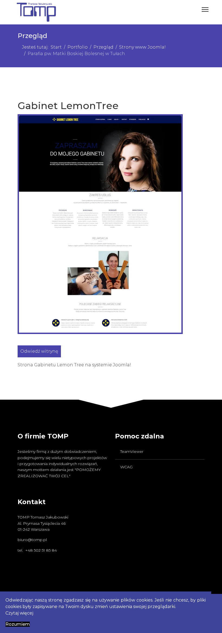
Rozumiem (17, 624)
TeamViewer (131, 451)
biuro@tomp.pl (32, 539)
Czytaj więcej (19, 613)
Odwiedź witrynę (39, 351)
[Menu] (205, 9)
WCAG (126, 467)
